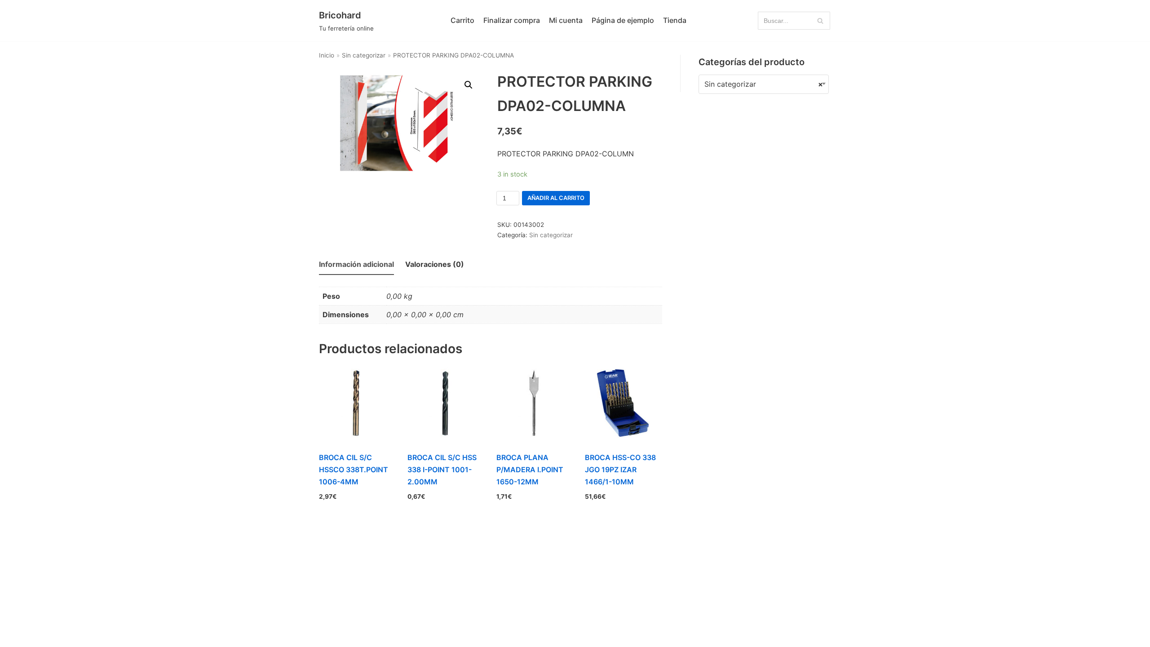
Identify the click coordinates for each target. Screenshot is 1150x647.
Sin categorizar (363, 55)
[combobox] (764, 84)
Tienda (674, 20)
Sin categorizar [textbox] (763, 84)
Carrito (462, 20)
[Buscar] (820, 21)
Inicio (326, 55)
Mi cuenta (566, 20)
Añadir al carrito (555, 198)
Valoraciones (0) (434, 264)
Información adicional (356, 264)
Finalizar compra (511, 20)
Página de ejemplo (623, 20)
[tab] (356, 265)
